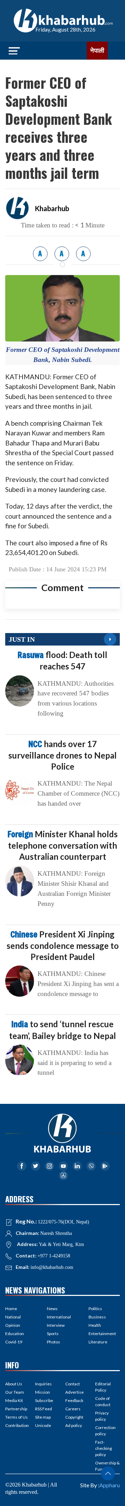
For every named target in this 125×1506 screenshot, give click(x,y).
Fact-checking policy (103, 1448)
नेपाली (97, 50)
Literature (98, 1341)
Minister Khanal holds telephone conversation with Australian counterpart (63, 845)
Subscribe (44, 1400)
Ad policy (73, 1425)
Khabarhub (52, 208)
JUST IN (22, 639)
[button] (108, 1473)
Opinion (12, 1325)
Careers (73, 1408)
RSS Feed (43, 1408)
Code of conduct (102, 1401)
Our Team (14, 1392)
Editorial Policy (103, 1387)
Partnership (16, 1408)
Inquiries (43, 1383)
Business (97, 1316)
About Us (13, 1383)
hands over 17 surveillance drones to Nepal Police (62, 755)
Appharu (109, 1485)
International (59, 1316)
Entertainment (102, 1333)
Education (14, 1333)
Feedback (74, 1400)
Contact (72, 1383)
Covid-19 (13, 1341)
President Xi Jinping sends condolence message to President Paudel (63, 945)
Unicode (43, 1425)
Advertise (74, 1392)
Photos (53, 1341)
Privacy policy (102, 1416)
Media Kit (14, 1400)
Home (11, 1308)
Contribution (17, 1425)
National (13, 1316)
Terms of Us (16, 1417)
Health (95, 1325)
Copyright (74, 1417)
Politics (95, 1308)
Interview (56, 1325)
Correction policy (105, 1430)
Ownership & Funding (107, 1466)
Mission (42, 1392)
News (52, 1308)
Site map (43, 1417)
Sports (53, 1333)
